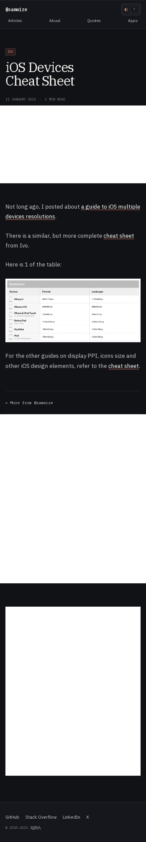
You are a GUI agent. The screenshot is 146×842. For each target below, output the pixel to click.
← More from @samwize (29, 402)
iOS (10, 51)
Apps (133, 20)
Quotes (94, 20)
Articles (15, 20)
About (54, 20)
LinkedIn (71, 817)
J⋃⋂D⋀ (35, 827)
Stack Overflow (41, 817)
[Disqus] (73, 498)
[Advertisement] (73, 144)
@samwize (16, 9)
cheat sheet (119, 235)
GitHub (12, 817)
